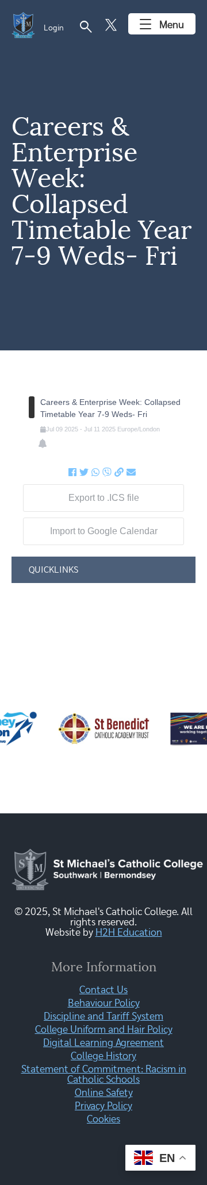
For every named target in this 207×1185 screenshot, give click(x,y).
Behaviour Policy (104, 1003)
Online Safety (104, 1093)
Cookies (103, 1119)
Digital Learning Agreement (103, 1043)
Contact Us (103, 990)
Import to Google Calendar (104, 531)
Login (54, 28)
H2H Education (128, 933)
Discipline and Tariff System (103, 1017)
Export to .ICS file (103, 498)
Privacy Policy (103, 1106)
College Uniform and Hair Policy (103, 1030)
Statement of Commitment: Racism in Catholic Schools (103, 1074)
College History (103, 1056)
